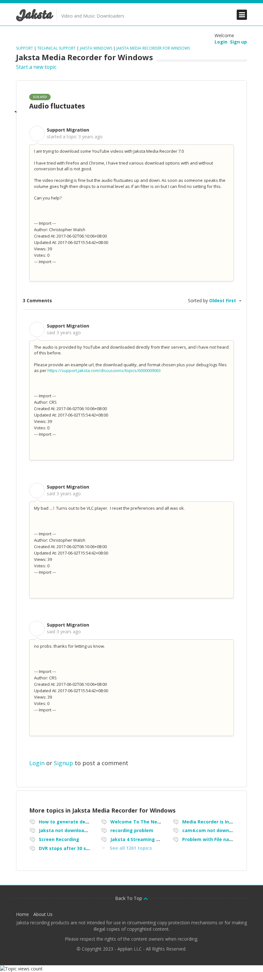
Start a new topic (36, 66)
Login (37, 763)
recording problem (131, 830)
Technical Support (56, 48)
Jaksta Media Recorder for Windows (153, 48)
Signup (63, 763)
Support (25, 48)
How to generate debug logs (72, 822)
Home (22, 914)
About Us (43, 914)
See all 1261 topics (131, 848)
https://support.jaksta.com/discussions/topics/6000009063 (104, 370)
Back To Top (129, 898)
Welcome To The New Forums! (145, 822)
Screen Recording (59, 839)
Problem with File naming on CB (218, 839)
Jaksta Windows (96, 48)
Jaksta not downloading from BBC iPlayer (86, 830)
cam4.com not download (210, 830)
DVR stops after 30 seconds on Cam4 (81, 848)
